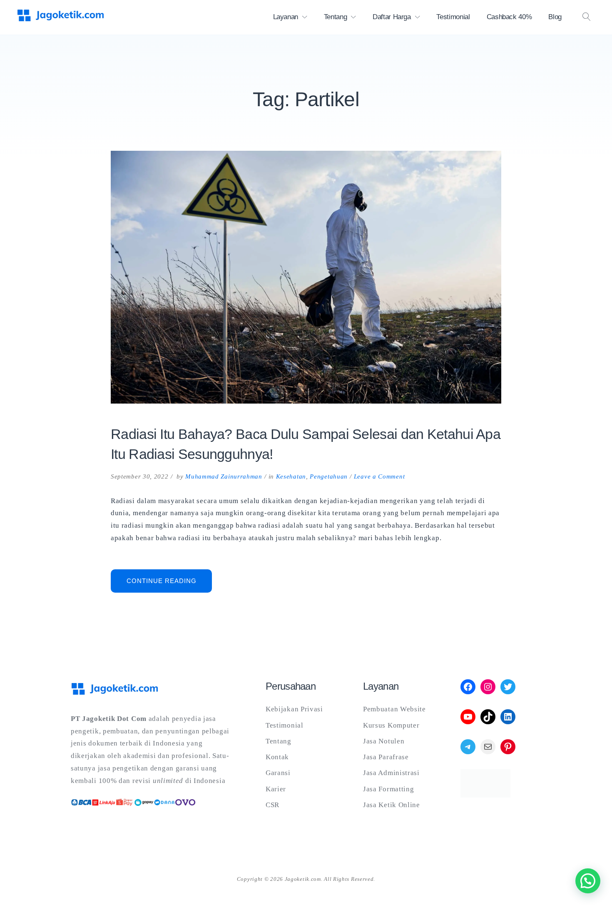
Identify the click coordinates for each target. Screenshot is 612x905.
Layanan (286, 17)
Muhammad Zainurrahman (223, 476)
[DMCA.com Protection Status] (485, 795)
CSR (272, 805)
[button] (587, 880)
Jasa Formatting (388, 789)
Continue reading (169, 584)
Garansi (278, 773)
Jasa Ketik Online (391, 805)
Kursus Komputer (391, 725)
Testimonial (453, 17)
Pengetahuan (329, 476)
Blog (555, 17)
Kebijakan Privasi (294, 709)
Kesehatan (291, 476)
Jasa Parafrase (386, 757)
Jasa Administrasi (391, 773)
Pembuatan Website (394, 709)
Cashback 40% (509, 17)
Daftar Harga (392, 17)
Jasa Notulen (383, 741)
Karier (276, 789)
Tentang (335, 17)
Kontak (277, 757)
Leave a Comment (379, 476)
